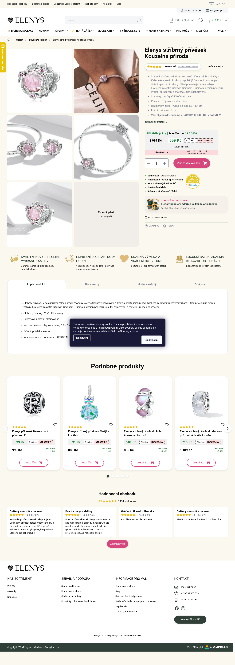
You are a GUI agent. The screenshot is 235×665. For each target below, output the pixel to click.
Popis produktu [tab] (36, 284)
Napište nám (91, 4)
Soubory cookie (129, 331)
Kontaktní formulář (190, 619)
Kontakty (107, 4)
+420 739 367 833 (190, 593)
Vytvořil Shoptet (195, 647)
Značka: (215, 66)
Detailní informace (154, 122)
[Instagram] (183, 607)
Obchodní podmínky (71, 596)
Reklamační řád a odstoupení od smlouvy (135, 601)
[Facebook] (176, 607)
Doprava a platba (40, 4)
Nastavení (82, 337)
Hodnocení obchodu (17, 4)
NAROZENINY (205, 140)
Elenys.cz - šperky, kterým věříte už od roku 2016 (117, 635)
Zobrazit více (117, 543)
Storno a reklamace (71, 586)
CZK (217, 3)
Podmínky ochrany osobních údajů (78, 601)
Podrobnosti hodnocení (188, 67)
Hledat (139, 20)
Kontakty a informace (126, 611)
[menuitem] (21, 31)
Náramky (11, 591)
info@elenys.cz (188, 587)
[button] (108, 476)
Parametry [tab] (92, 284)
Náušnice (12, 597)
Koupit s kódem (181, 147)
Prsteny (11, 585)
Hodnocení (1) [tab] (147, 284)
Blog (119, 4)
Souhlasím (151, 339)
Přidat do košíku (188, 163)
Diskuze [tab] (200, 284)
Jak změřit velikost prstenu (67, 4)
